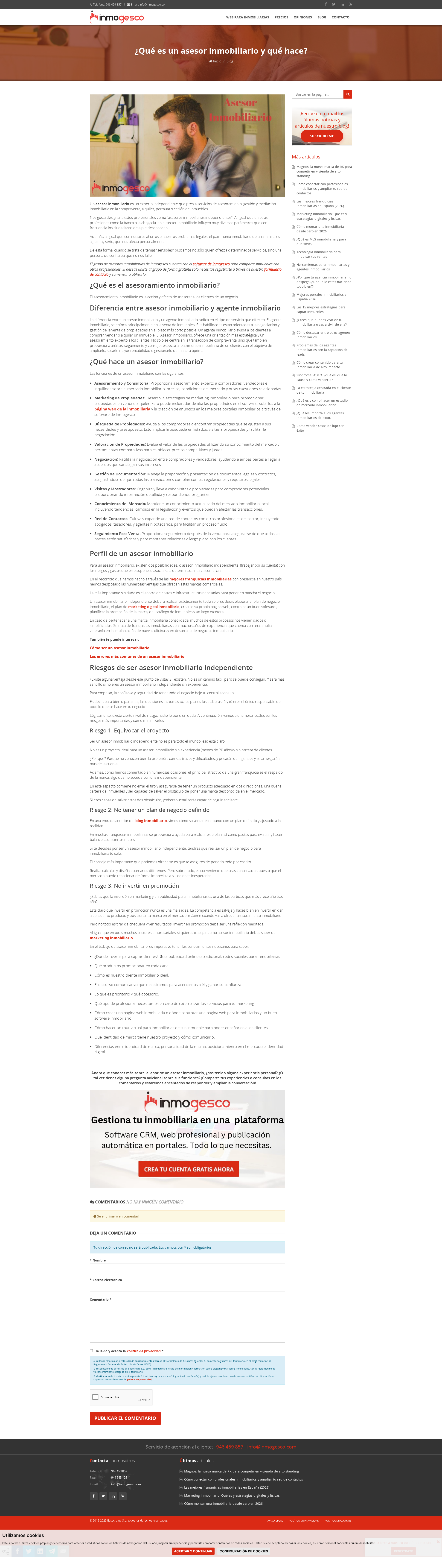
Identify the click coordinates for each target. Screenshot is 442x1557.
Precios (281, 17)
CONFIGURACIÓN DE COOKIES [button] (244, 1551)
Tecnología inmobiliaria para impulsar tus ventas (319, 254)
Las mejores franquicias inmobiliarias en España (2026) (320, 203)
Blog (321, 17)
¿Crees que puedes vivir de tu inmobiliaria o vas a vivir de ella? (322, 322)
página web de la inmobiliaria (122, 409)
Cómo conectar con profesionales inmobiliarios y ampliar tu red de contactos (322, 188)
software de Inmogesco (211, 263)
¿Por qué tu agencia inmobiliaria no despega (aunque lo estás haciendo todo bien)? (324, 282)
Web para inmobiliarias (247, 17)
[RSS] (350, 4)
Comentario (100, 1299)
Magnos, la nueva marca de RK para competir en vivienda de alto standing (324, 171)
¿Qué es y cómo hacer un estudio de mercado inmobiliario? (322, 402)
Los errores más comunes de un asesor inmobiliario (137, 656)
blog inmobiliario (151, 820)
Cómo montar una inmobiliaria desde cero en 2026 (320, 228)
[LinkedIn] (342, 4)
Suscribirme (322, 136)
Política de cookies (338, 1520)
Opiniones (303, 17)
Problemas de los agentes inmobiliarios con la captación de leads (322, 350)
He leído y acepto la (128, 1351)
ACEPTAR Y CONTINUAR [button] (193, 1551)
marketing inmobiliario (111, 937)
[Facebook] (326, 4)
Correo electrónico (106, 1280)
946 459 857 (114, 4)
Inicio (216, 61)
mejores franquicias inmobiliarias (200, 579)
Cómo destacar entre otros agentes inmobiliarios (324, 334)
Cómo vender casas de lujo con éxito (320, 428)
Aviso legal (275, 1520)
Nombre (98, 1260)
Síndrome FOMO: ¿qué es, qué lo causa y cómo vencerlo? (322, 377)
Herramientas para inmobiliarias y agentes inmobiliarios (323, 266)
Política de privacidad (144, 1351)
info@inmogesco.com (153, 4)
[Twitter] (333, 4)
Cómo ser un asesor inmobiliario (119, 647)
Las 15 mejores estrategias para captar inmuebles (321, 309)
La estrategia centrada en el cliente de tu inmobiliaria (324, 390)
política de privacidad (139, 1379)
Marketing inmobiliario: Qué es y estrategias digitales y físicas (322, 216)
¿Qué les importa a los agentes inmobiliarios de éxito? (320, 415)
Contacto (340, 17)
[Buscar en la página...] (347, 94)
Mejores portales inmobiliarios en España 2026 (323, 296)
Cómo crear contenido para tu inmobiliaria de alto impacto (320, 364)
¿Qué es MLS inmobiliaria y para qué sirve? (321, 241)
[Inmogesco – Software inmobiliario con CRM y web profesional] (117, 17)
